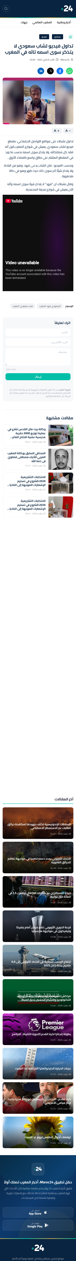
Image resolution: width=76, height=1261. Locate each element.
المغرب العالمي (42, 22)
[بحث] (6, 8)
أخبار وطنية (64, 22)
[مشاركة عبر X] (50, 71)
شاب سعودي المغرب (23, 306)
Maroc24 (65, 60)
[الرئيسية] (70, 36)
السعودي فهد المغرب (50, 306)
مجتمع (57, 37)
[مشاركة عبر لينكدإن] (41, 71)
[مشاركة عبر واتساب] (69, 71)
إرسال (38, 376)
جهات (24, 22)
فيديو (44, 37)
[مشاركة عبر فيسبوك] (60, 71)
